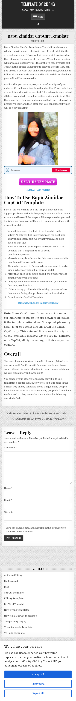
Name (8, 488)
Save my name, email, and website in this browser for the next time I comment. (36, 529)
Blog (6, 587)
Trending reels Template (18, 627)
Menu (40, 16)
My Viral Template (14, 604)
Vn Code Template (14, 633)
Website (8, 512)
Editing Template (14, 598)
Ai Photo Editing (13, 575)
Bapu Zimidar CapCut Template (38, 36)
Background (11, 581)
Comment (10, 447)
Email (8, 500)
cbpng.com (38, 41)
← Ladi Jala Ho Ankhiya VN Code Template (38, 419)
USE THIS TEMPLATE (38, 182)
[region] (38, 671)
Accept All (38, 674)
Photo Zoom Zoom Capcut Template (38, 303)
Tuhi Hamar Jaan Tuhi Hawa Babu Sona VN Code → (38, 413)
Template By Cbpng (38, 4)
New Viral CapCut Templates (20, 615)
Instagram (62, 170)
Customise (38, 684)
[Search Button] (38, 24)
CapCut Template (14, 592)
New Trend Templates (17, 610)
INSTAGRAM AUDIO (38, 190)
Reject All (38, 693)
